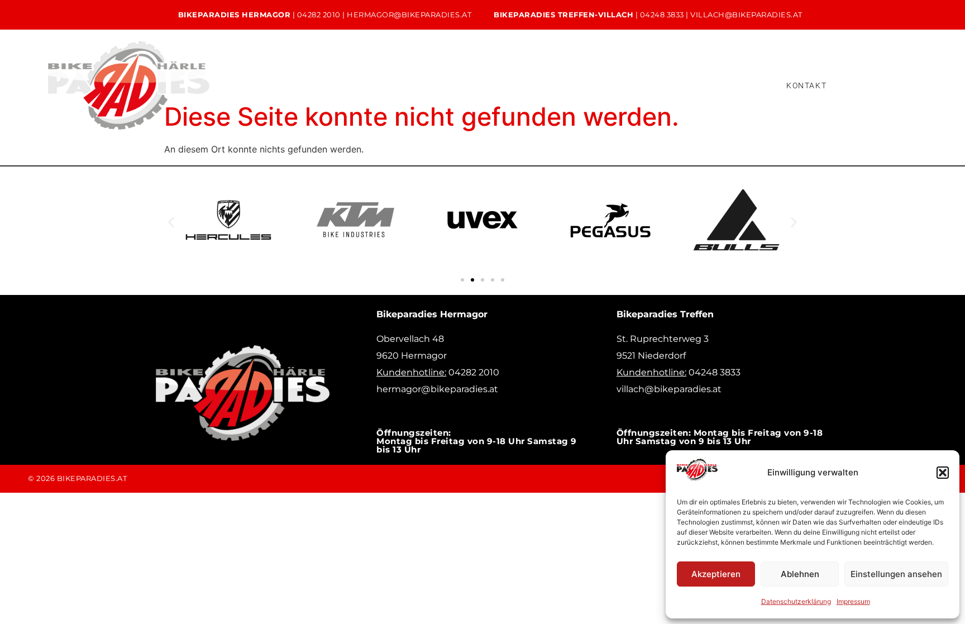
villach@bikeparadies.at (746, 14)
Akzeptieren (716, 574)
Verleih (526, 85)
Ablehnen (800, 574)
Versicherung (730, 85)
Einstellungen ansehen (896, 574)
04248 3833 (662, 14)
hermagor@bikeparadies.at (409, 14)
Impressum (853, 601)
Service (467, 85)
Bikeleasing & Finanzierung (622, 85)
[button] (942, 472)
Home (328, 85)
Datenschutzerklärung (796, 601)
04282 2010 (319, 14)
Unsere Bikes (396, 85)
